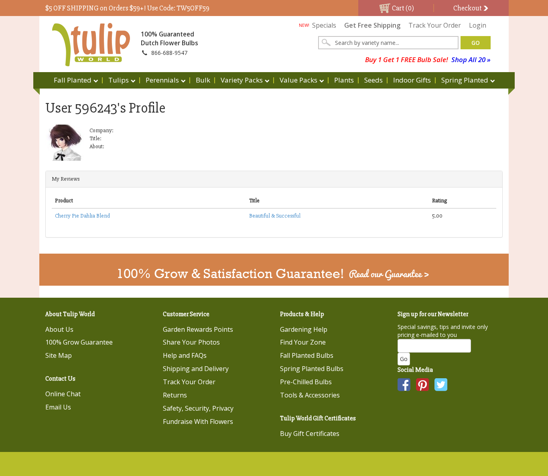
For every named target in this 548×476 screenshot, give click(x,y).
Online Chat (63, 393)
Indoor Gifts (412, 80)
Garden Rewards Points (198, 329)
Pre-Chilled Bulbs (306, 381)
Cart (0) (402, 8)
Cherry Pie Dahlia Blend (82, 215)
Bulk (203, 80)
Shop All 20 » (471, 59)
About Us (59, 329)
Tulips (118, 80)
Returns (175, 395)
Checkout (468, 8)
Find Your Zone (303, 342)
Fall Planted (72, 80)
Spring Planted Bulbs (311, 368)
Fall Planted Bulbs (306, 355)
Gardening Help (303, 329)
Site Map (58, 355)
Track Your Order (434, 25)
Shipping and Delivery (196, 368)
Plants (344, 80)
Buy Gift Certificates (309, 433)
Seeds (373, 80)
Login (477, 25)
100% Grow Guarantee (79, 342)
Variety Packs (242, 80)
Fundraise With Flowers (198, 421)
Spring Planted (464, 80)
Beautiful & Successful (274, 215)
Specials (317, 25)
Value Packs (298, 80)
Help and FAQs (185, 355)
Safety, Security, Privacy (198, 408)
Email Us (58, 407)
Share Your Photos (191, 342)
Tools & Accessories (310, 395)
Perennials (162, 80)
